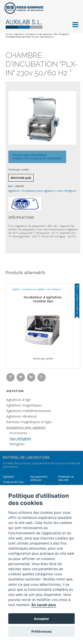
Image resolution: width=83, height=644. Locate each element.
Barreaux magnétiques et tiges (29, 422)
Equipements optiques (38, 478)
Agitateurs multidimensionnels (28, 411)
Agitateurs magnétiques (24, 405)
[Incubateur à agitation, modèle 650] (43, 329)
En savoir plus (44, 605)
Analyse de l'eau (13, 482)
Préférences (41, 631)
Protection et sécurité (66, 478)
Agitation (19, 34)
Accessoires (18, 433)
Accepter (41, 619)
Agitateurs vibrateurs (21, 416)
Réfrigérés (17, 444)
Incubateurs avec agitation (39, 34)
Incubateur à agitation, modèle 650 (43, 299)
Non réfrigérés (61, 34)
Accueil (9, 34)
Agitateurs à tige (18, 399)
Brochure (21, 178)
